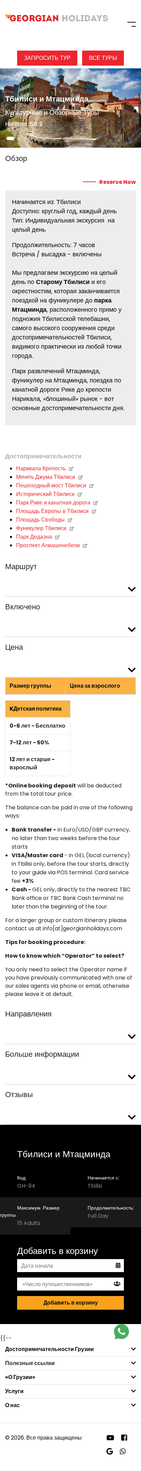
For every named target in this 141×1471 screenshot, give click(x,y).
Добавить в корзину (70, 1303)
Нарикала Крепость (41, 468)
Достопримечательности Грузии (49, 1349)
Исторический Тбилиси (46, 494)
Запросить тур (47, 58)
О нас (12, 1405)
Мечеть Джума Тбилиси (46, 477)
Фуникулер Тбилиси (42, 528)
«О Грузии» (20, 1377)
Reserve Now (117, 182)
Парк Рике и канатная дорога (54, 503)
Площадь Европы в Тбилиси (53, 511)
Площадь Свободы (41, 520)
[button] (10, 138)
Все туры (103, 58)
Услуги (14, 1391)
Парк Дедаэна (34, 537)
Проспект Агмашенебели (48, 545)
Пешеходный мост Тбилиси (52, 485)
